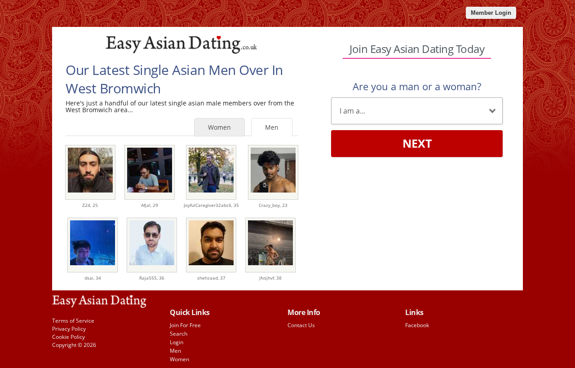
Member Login (491, 12)
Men (272, 127)
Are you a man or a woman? (417, 86)
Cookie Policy (68, 337)
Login (176, 342)
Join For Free (185, 325)
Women (219, 127)
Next (417, 143)
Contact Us (301, 325)
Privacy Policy (69, 329)
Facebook (417, 325)
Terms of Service (73, 320)
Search (178, 333)
